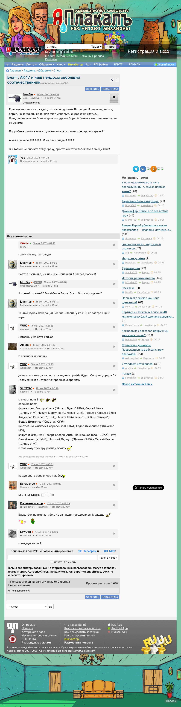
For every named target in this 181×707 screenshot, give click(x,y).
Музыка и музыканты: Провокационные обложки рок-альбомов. (143, 350)
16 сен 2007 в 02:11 (48, 94)
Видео (145, 272)
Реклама (51, 59)
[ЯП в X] (158, 168)
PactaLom (130, 262)
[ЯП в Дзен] (148, 168)
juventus (26, 262)
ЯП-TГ (118, 64)
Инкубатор (75, 64)
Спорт (58, 70)
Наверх (171, 701)
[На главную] (7, 64)
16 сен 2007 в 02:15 (44, 243)
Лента (30, 64)
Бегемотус (27, 483)
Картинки (146, 238)
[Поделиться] (112, 80)
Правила (98, 56)
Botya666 (130, 205)
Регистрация (141, 51)
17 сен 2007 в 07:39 (58, 503)
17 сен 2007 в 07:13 (50, 483)
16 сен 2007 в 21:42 (44, 345)
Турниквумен (131, 268)
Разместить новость (78, 642)
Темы (95, 46)
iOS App (116, 624)
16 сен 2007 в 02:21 (47, 262)
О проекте (29, 624)
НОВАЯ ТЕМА (110, 88)
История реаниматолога (138, 278)
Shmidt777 (131, 272)
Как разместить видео (79, 635)
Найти (110, 46)
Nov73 (129, 292)
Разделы (18, 64)
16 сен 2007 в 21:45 (42, 364)
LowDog (25, 531)
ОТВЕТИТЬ (92, 88)
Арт (88, 64)
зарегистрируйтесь (87, 571)
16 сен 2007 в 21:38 (42, 325)
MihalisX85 (131, 282)
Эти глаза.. (129, 288)
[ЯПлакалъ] (24, 51)
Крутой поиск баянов (59, 51)
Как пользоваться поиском (82, 628)
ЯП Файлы (101, 64)
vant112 (129, 306)
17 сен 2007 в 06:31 (42, 464)
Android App (119, 628)
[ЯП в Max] (162, 168)
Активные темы (67, 56)
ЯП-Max (109, 551)
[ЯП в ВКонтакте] (143, 168)
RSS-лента (29, 639)
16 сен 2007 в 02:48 (47, 301)
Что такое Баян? (75, 624)
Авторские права (33, 632)
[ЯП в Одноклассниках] (153, 168)
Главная (15, 70)
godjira (129, 368)
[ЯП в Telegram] (136, 168)
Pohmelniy (131, 339)
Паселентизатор (31, 503)
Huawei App (119, 631)
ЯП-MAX (134, 64)
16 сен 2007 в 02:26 (55, 282)
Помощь (85, 56)
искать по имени (65, 562)
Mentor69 (130, 219)
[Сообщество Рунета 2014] (167, 644)
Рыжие (126, 374)
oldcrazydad (132, 358)
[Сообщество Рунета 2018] (146, 644)
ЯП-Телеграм (87, 551)
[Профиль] (15, 98)
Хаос (60, 64)
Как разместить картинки (81, 632)
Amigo (24, 345)
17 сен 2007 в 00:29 (47, 388)
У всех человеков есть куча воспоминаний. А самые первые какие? (143, 187)
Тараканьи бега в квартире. (140, 201)
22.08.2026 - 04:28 (38, 157)
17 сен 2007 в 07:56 (46, 531)
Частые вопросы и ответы (39, 635)
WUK (23, 325)
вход (164, 51)
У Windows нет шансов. (137, 364)
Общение (45, 64)
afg (127, 252)
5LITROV (26, 388)
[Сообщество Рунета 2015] (157, 644)
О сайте (50, 56)
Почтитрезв (132, 325)
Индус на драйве (133, 258)
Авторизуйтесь (38, 571)
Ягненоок (130, 238)
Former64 (130, 195)
